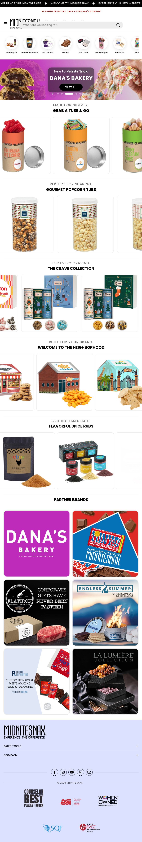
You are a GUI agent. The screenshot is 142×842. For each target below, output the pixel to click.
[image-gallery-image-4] (106, 460)
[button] (58, 94)
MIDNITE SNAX (75, 782)
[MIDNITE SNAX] (75, 3)
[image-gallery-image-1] (86, 382)
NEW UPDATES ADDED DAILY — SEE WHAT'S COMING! (71, 11)
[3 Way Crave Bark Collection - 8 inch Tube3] (85, 303)
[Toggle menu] (5, 24)
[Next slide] (89, 94)
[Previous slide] (53, 94)
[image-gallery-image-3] (57, 145)
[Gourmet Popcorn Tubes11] (57, 224)
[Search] (118, 25)
